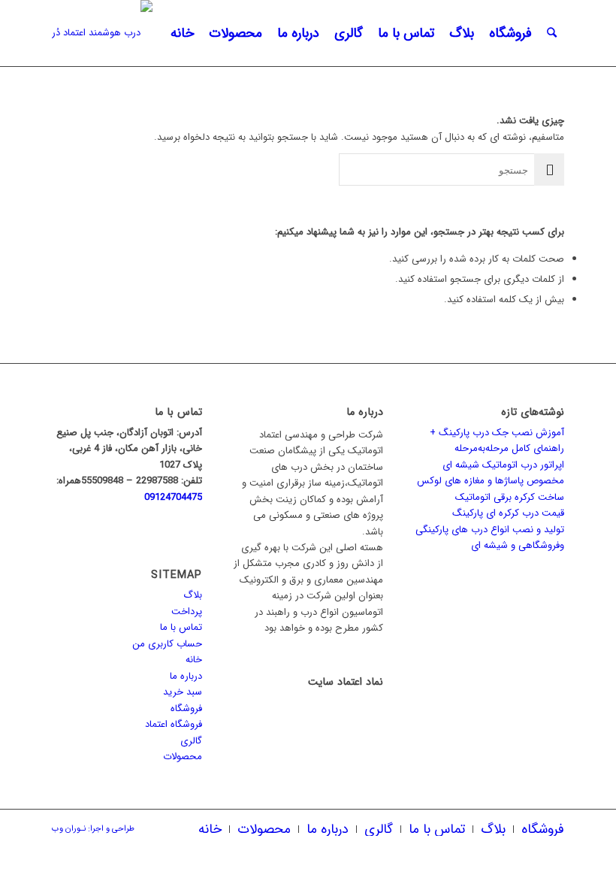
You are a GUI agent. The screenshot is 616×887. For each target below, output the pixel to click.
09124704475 (173, 497)
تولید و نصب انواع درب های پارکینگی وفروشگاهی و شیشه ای (489, 537)
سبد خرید (182, 692)
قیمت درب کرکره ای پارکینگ (508, 513)
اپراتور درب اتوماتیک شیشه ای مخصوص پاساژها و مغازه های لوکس (490, 473)
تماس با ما (181, 627)
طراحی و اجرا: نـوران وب (93, 828)
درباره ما (186, 676)
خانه (194, 660)
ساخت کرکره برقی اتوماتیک (509, 497)
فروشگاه (186, 708)
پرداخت (186, 611)
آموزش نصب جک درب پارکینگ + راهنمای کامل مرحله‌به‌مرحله (497, 440)
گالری (191, 741)
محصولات (182, 756)
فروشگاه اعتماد (173, 724)
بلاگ (192, 595)
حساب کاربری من (167, 644)
